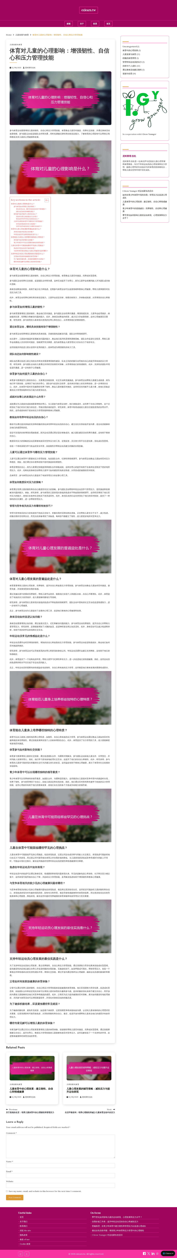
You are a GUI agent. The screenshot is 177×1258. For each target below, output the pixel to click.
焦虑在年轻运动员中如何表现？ (25, 248)
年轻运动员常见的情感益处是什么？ (26, 234)
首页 (108, 23)
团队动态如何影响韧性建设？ (25, 211)
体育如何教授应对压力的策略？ (26, 224)
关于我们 (23, 1221)
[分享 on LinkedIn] (153, 1254)
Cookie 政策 (25, 1244)
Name (9, 1161)
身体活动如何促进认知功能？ (24, 232)
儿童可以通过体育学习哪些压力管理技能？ (28, 221)
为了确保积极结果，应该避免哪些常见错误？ (29, 259)
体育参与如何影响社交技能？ (24, 240)
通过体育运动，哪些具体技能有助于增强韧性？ (31, 209)
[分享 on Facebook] (144, 1254)
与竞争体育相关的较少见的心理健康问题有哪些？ (31, 251)
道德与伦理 (127, 73)
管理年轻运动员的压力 (132, 62)
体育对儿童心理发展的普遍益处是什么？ (26, 229)
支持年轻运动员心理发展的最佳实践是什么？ (28, 253)
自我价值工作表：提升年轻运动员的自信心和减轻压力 (115, 1221)
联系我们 (23, 1226)
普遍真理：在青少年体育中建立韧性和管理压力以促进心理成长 (119, 1226)
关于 (82, 23)
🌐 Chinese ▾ (168, 1253)
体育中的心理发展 (130, 50)
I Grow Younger (148, 134)
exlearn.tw (88, 10)
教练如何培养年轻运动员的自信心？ (27, 219)
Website (9, 1181)
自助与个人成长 (129, 66)
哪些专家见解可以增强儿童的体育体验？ (28, 262)
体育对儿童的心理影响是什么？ (23, 204)
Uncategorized (130, 46)
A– (27, 1254)
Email (9, 1171)
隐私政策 (23, 1235)
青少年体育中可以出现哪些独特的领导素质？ (29, 243)
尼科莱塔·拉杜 (30, 68)
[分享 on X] (149, 1254)
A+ (21, 1254)
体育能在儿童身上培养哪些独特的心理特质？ (28, 237)
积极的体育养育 (129, 58)
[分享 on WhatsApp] (157, 1254)
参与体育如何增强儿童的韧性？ (25, 206)
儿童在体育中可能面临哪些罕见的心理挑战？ (28, 245)
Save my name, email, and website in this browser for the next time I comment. (45, 1191)
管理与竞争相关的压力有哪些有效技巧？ (29, 226)
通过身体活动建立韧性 (132, 69)
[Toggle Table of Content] (45, 200)
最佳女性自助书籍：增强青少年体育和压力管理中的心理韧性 (118, 1230)
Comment (11, 1133)
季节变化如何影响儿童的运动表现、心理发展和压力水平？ (117, 1217)
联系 (95, 23)
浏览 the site (25, 1230)
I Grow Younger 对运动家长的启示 (138, 191)
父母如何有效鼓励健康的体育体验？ (26, 256)
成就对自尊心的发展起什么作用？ (27, 216)
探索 (69, 23)
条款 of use (25, 1239)
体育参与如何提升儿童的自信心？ (25, 214)
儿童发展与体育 (16, 45)
